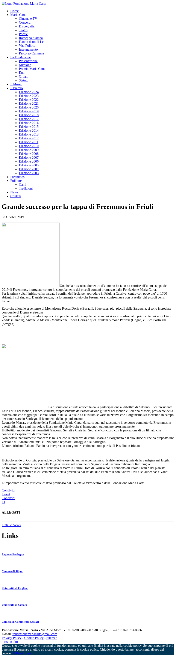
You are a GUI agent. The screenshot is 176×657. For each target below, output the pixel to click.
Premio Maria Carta (32, 69)
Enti (21, 72)
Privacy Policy (11, 638)
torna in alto (10, 641)
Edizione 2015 (29, 126)
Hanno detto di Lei (31, 42)
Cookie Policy (34, 638)
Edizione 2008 (29, 153)
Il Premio (16, 88)
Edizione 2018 (29, 115)
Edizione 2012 (29, 138)
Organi (23, 76)
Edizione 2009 (29, 150)
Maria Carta (18, 15)
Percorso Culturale (31, 53)
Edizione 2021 (29, 103)
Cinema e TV (28, 18)
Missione (25, 65)
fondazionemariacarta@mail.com (34, 634)
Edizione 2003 (29, 173)
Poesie (23, 34)
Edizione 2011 (28, 142)
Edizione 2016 (29, 123)
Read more (23, 653)
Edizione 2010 (29, 146)
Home (14, 11)
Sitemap (51, 638)
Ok (14, 653)
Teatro (23, 30)
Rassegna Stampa (31, 38)
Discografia (27, 26)
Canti (22, 184)
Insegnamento (28, 49)
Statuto (23, 80)
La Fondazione (20, 57)
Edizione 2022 (29, 99)
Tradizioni (26, 188)
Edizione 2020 (29, 107)
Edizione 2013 (29, 134)
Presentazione (28, 61)
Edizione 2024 (29, 92)
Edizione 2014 (29, 130)
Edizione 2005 (29, 165)
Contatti (15, 196)
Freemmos (17, 177)
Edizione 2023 (29, 96)
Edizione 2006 (29, 161)
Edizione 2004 (29, 169)
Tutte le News (11, 525)
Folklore (16, 180)
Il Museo (16, 84)
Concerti (24, 22)
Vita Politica (27, 45)
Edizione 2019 (29, 111)
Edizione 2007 (29, 157)
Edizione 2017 (29, 119)
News (14, 192)
